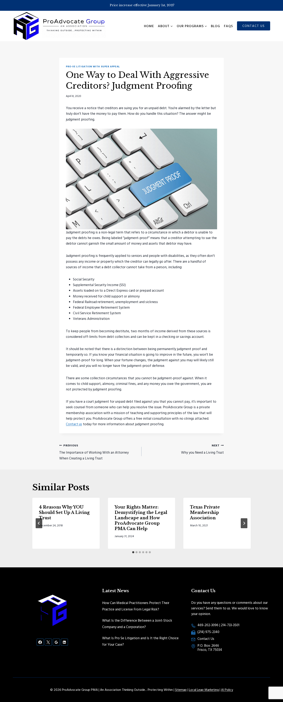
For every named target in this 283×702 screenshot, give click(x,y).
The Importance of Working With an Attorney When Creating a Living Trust (94, 452)
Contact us (74, 424)
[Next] (244, 523)
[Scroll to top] (272, 685)
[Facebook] (40, 642)
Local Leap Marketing (204, 689)
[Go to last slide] (39, 523)
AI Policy (227, 689)
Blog (215, 25)
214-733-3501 (230, 624)
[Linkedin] (64, 642)
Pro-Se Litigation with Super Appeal (93, 66)
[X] (48, 642)
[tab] (133, 552)
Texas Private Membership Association (205, 512)
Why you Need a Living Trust (202, 449)
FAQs (228, 25)
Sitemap (181, 689)
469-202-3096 (207, 624)
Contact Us (253, 25)
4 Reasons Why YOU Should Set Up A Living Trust (64, 512)
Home (149, 25)
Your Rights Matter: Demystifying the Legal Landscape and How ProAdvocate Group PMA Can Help (141, 518)
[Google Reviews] (56, 642)
